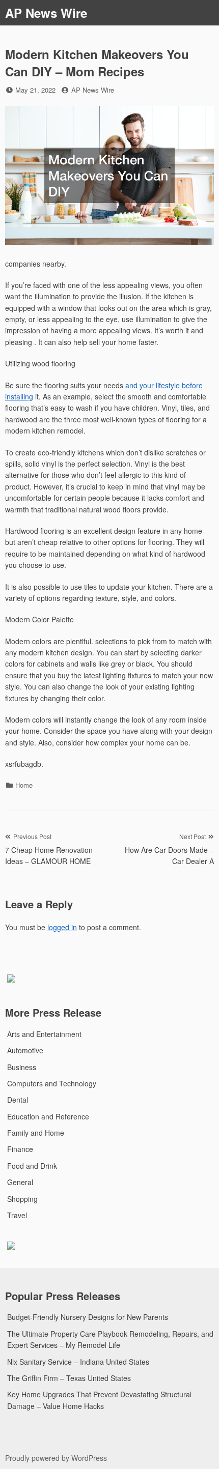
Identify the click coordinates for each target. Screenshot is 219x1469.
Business (21, 1067)
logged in (62, 927)
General (20, 1182)
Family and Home (35, 1133)
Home (24, 785)
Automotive (25, 1050)
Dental (17, 1099)
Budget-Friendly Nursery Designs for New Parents (87, 1317)
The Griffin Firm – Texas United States (69, 1378)
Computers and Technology (51, 1083)
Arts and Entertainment (44, 1034)
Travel (17, 1215)
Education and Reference (48, 1116)
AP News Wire (46, 12)
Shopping (22, 1199)
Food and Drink (32, 1166)
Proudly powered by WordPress (56, 1458)
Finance (20, 1149)
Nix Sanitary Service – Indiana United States (78, 1362)
